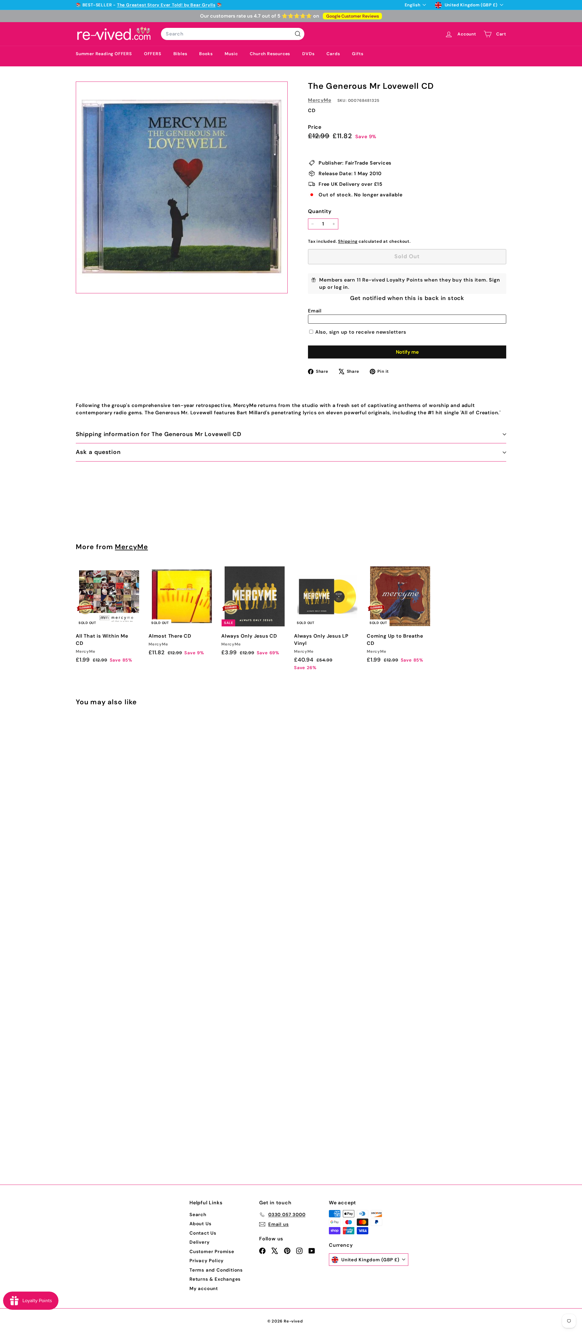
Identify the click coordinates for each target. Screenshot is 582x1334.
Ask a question (98, 452)
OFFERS (152, 53)
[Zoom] (181, 187)
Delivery (199, 1242)
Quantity (319, 211)
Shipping (347, 241)
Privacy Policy (206, 1261)
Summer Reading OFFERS (104, 53)
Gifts (357, 53)
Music (231, 53)
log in (341, 287)
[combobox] (233, 34)
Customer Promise (211, 1252)
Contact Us (202, 1233)
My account (203, 1289)
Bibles (180, 53)
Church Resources (270, 53)
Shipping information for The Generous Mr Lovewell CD (158, 434)
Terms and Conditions (216, 1270)
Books (205, 53)
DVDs (308, 53)
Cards (333, 53)
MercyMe (319, 100)
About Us (200, 1224)
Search (197, 1215)
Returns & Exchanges (215, 1279)
